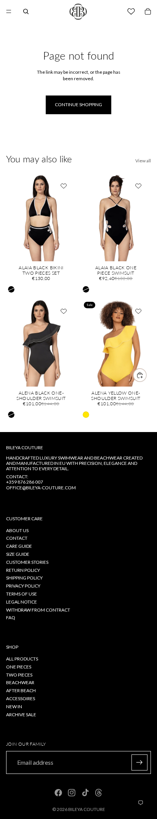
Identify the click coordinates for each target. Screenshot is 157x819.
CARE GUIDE (19, 546)
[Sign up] (139, 762)
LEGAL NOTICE (21, 602)
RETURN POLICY (23, 570)
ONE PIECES (18, 667)
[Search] (26, 11)
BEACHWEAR (20, 682)
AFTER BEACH (21, 690)
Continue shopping (78, 104)
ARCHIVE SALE (21, 714)
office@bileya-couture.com (41, 487)
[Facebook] (58, 792)
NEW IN (14, 706)
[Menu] (9, 11)
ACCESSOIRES (20, 698)
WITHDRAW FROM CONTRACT (38, 610)
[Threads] (98, 792)
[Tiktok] (85, 792)
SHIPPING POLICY (24, 578)
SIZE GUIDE (17, 554)
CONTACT (16, 538)
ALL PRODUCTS (22, 659)
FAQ (10, 618)
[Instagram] (71, 792)
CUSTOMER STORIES (27, 562)
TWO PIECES (19, 675)
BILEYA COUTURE (86, 809)
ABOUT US (17, 530)
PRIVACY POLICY (23, 586)
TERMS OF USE (21, 594)
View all (143, 160)
